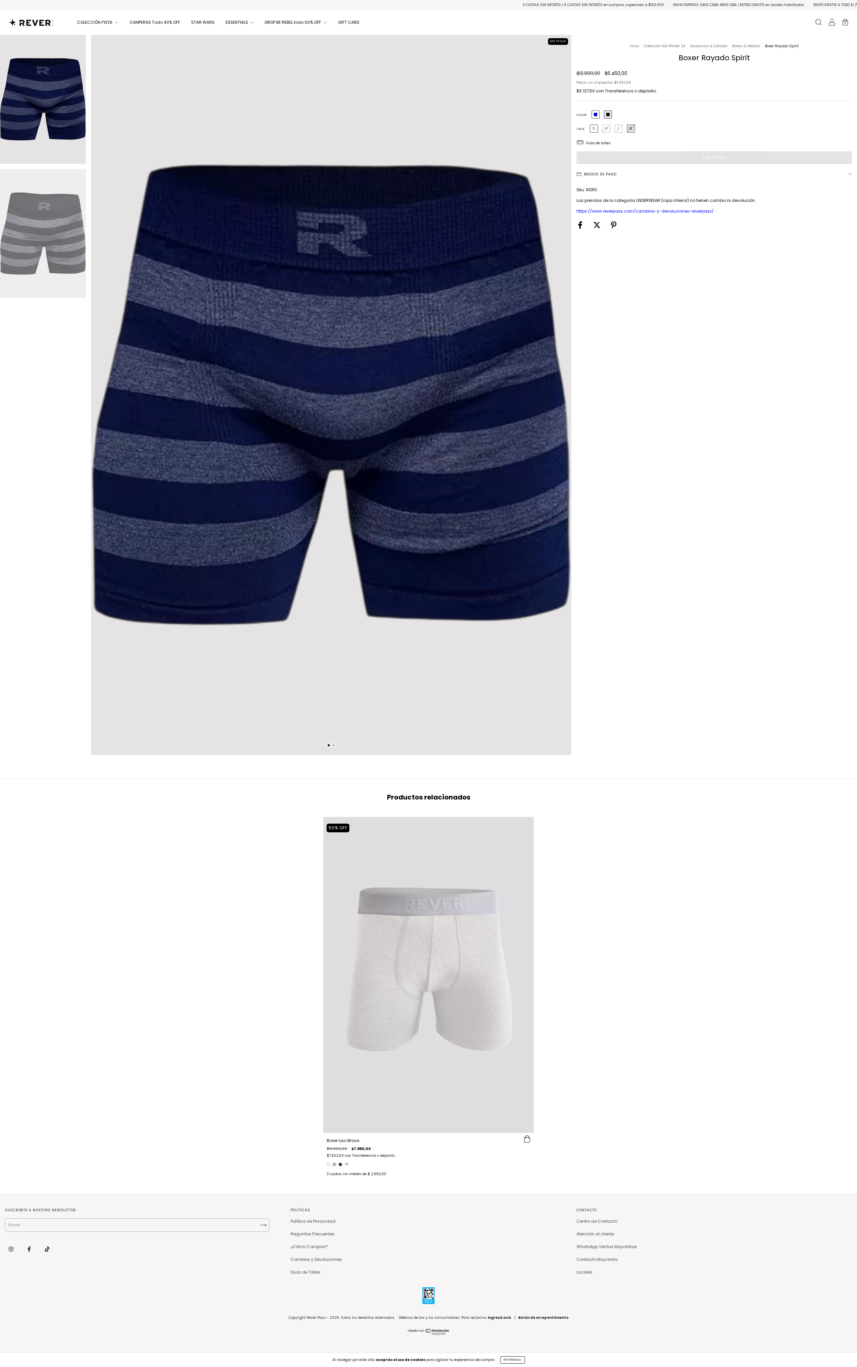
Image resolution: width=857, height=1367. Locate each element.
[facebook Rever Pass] (29, 1249)
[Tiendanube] (429, 1333)
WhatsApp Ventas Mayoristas (606, 1246)
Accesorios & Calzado (708, 46)
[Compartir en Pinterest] (613, 225)
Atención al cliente (595, 1234)
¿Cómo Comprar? (309, 1246)
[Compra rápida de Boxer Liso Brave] (527, 1139)
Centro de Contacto (596, 1221)
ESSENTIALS (237, 22)
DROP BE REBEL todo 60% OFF (293, 22)
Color (581, 115)
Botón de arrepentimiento (543, 1317)
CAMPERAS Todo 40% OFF (155, 22)
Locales (584, 1272)
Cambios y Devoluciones (316, 1259)
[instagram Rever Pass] (11, 1249)
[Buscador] (818, 23)
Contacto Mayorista (597, 1259)
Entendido (512, 1360)
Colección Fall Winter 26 (665, 46)
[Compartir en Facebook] (580, 225)
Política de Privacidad (313, 1221)
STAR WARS (203, 22)
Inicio (634, 46)
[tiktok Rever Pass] (47, 1249)
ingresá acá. (500, 1317)
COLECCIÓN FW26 (95, 22)
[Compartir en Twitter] (597, 225)
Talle (580, 129)
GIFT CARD (348, 22)
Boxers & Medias (746, 46)
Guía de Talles (305, 1272)
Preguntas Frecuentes (312, 1234)
